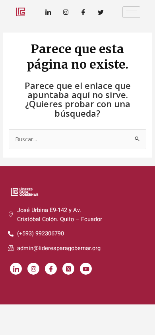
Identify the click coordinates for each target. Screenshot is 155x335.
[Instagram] (66, 12)
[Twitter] (101, 12)
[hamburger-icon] (131, 12)
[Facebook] (83, 12)
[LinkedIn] (48, 12)
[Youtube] (86, 269)
